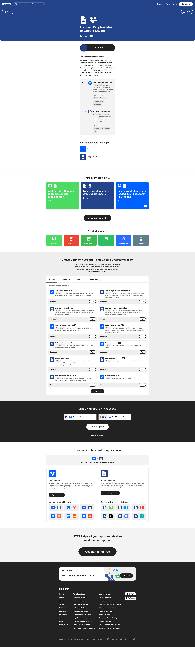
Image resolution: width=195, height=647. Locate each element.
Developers (62, 639)
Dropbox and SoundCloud (80, 611)
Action (59, 293)
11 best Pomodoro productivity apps (109, 618)
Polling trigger (61, 328)
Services (61, 597)
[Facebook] (108, 639)
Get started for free (97, 551)
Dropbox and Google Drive (80, 604)
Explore (160, 4)
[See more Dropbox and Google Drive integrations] (87, 507)
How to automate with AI (106, 597)
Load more (97, 391)
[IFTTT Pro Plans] (91, 36)
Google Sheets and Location (81, 618)
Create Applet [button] (97, 426)
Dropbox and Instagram (79, 601)
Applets (61, 604)
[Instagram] (117, 639)
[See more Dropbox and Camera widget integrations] (87, 516)
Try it (92, 301)
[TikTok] (130, 639)
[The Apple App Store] (130, 594)
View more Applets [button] (97, 218)
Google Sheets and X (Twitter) (81, 624)
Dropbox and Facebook (79, 597)
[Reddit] (134, 639)
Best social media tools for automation (110, 628)
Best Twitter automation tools (107, 601)
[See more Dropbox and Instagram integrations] (71, 507)
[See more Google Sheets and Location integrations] (123, 507)
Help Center (62, 611)
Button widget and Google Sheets (82, 621)
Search (61, 618)
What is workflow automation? (107, 607)
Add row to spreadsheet (101, 111)
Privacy (94, 639)
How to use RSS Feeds (105, 611)
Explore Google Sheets (110, 493)
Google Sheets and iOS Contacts (82, 614)
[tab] (51, 279)
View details (53, 301)
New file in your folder (101, 83)
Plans (168, 4)
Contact (88, 639)
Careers (70, 639)
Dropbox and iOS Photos (80, 607)
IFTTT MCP (62, 607)
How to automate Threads (106, 621)
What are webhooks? (105, 614)
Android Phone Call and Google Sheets (84, 628)
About (100, 639)
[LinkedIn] (112, 639)
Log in (175, 4)
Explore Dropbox (57, 495)
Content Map (63, 614)
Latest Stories (104, 594)
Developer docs (64, 624)
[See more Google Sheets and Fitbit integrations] (139, 516)
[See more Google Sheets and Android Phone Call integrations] (123, 516)
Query (108, 360)
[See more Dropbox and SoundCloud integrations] (71, 516)
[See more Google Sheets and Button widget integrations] (139, 507)
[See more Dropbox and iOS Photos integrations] (56, 516)
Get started (186, 4)
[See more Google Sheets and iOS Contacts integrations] (108, 507)
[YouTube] (121, 639)
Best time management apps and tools (110, 604)
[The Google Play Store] (130, 598)
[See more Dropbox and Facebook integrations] (56, 507)
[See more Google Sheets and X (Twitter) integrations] (108, 516)
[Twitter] (125, 639)
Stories (61, 601)
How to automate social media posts (109, 624)
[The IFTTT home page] (6, 4)
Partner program (79, 639)
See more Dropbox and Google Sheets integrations (97, 462)
